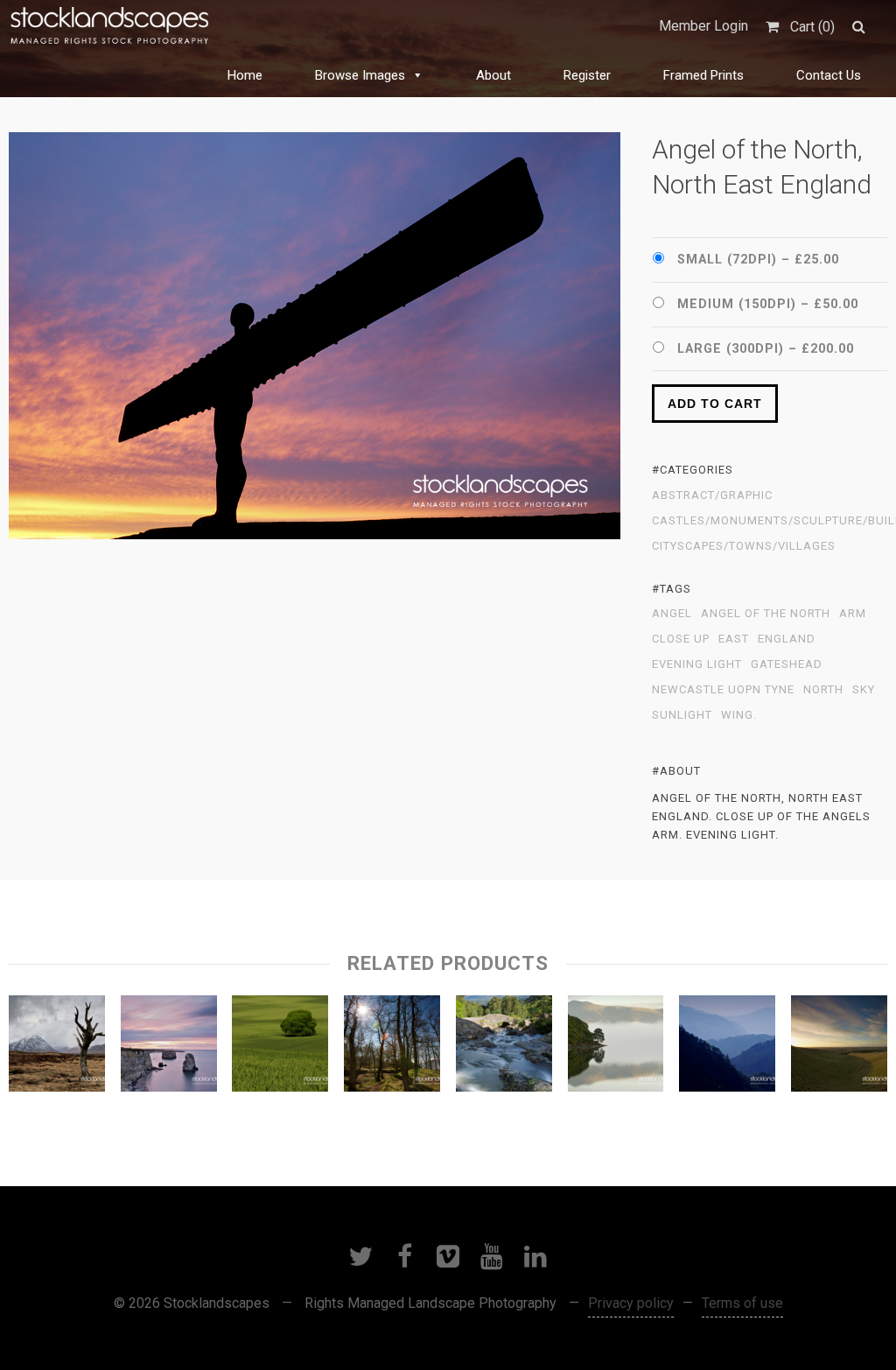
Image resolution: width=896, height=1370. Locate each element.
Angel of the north (765, 614)
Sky (863, 690)
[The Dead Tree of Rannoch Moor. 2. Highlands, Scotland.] (57, 1047)
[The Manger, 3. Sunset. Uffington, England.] (839, 1047)
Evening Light (697, 664)
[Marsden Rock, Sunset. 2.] (169, 1047)
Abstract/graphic (712, 495)
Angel (672, 614)
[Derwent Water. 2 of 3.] (616, 1047)
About (493, 75)
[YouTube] (491, 1256)
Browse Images (360, 75)
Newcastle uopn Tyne (723, 690)
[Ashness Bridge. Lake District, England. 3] (504, 1047)
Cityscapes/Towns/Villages (744, 546)
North (823, 690)
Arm (852, 614)
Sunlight (682, 715)
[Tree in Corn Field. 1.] (280, 1047)
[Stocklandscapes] (110, 26)
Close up (681, 639)
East (733, 639)
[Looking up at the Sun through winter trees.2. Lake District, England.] (392, 1047)
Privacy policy (631, 1303)
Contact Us (828, 75)
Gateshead (786, 664)
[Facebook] (404, 1256)
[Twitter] (360, 1256)
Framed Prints (703, 75)
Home (245, 75)
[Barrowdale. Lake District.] (727, 1047)
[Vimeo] (448, 1256)
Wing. (739, 715)
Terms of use (742, 1303)
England (787, 639)
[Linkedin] (535, 1256)
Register (587, 75)
